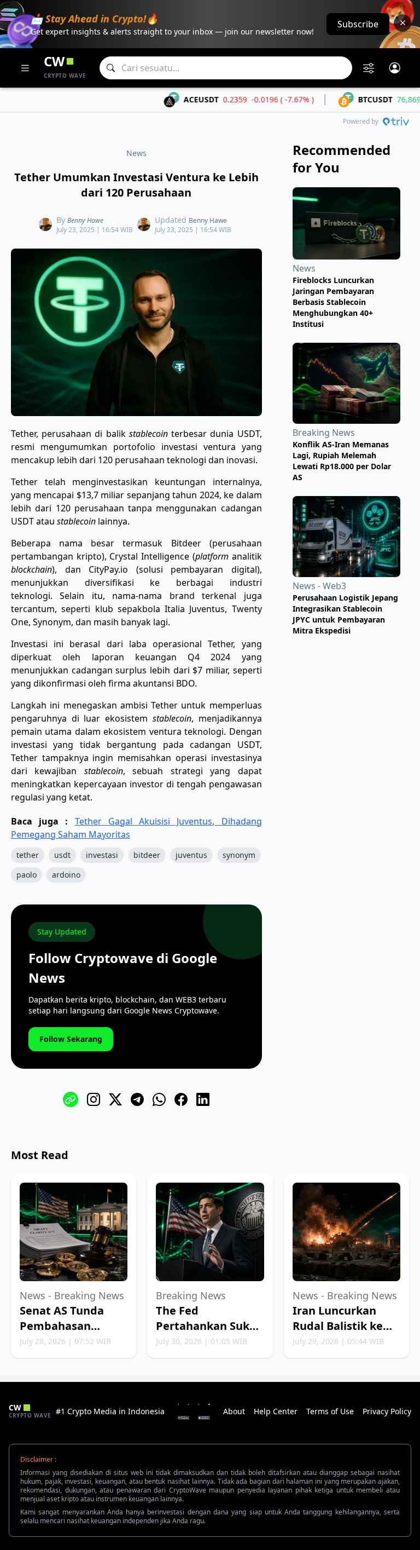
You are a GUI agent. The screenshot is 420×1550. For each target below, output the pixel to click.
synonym (239, 855)
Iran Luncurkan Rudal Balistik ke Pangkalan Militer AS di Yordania (341, 1333)
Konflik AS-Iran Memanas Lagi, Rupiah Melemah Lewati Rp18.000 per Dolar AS (342, 460)
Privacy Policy (387, 1411)
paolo (26, 874)
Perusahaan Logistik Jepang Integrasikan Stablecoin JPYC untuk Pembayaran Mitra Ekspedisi (345, 614)
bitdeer (146, 855)
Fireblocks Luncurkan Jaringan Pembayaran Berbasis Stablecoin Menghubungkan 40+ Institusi (333, 302)
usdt (62, 855)
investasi (102, 855)
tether (27, 855)
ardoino (66, 874)
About (234, 1411)
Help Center (276, 1411)
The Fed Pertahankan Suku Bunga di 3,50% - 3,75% (206, 1333)
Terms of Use (330, 1411)
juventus (191, 855)
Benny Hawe (85, 220)
